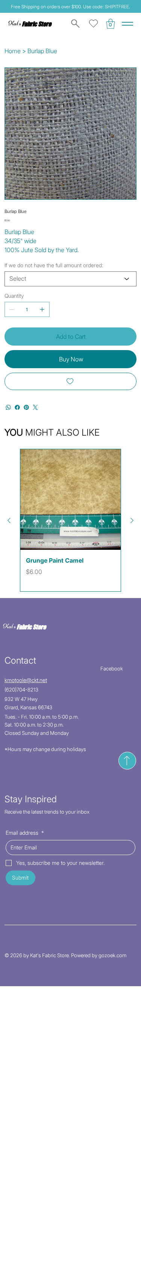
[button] (110, 24)
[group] (70, 520)
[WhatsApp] (8, 407)
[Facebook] (17, 407)
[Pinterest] (26, 407)
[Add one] (42, 309)
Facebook (111, 669)
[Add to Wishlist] (70, 381)
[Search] (74, 24)
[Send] (127, 761)
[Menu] (127, 23)
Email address (25, 832)
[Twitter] (35, 407)
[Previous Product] (9, 520)
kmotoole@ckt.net (26, 680)
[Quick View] (70, 499)
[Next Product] (131, 520)
